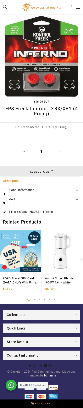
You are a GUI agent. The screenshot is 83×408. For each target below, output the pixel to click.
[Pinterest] (4, 217)
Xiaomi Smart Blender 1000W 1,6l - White (59, 280)
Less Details (39, 172)
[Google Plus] (4, 211)
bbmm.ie (50, 375)
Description (11, 181)
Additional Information (18, 190)
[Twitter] (4, 203)
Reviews (9, 199)
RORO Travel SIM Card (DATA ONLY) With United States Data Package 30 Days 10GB (20, 281)
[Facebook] (4, 194)
